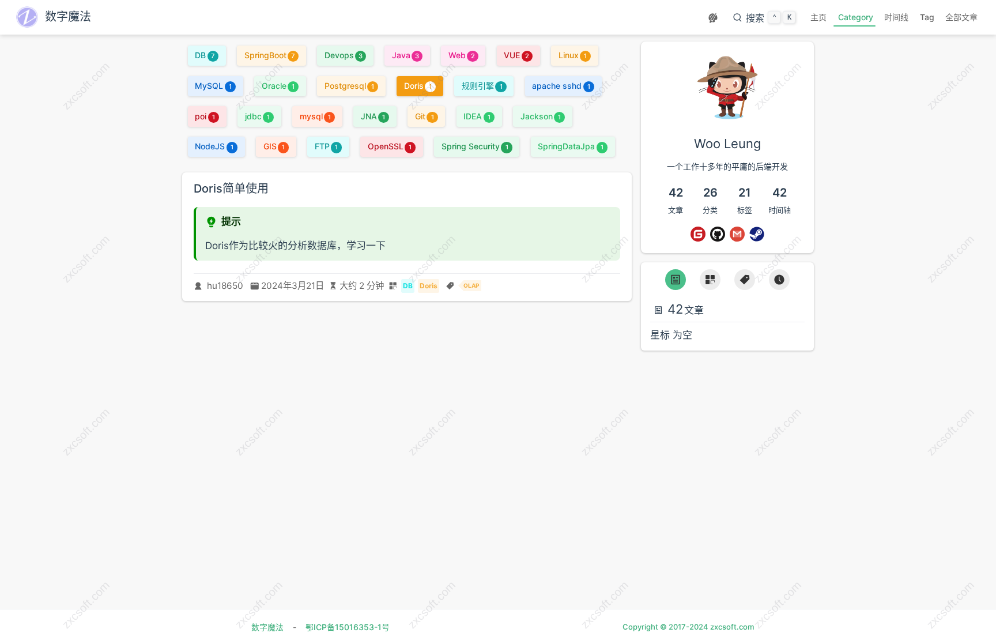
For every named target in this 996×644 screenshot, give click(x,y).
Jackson (540, 116)
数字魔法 (267, 627)
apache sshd (561, 86)
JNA (373, 116)
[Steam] (756, 234)
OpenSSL (390, 146)
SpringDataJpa (570, 146)
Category (855, 17)
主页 (818, 17)
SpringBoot (269, 55)
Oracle (278, 86)
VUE (516, 55)
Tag (927, 17)
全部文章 (961, 17)
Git (424, 116)
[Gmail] (737, 234)
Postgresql (349, 86)
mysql (315, 116)
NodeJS (214, 146)
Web (461, 55)
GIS (274, 146)
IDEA (476, 116)
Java (405, 55)
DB (204, 55)
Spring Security (475, 146)
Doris (418, 86)
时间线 (896, 17)
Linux (573, 55)
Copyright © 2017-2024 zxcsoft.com (688, 626)
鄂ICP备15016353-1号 (347, 627)
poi (204, 116)
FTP (326, 146)
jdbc (257, 116)
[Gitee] (698, 234)
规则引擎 (482, 86)
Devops (344, 55)
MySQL (213, 86)
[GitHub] (717, 234)
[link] (727, 116)
